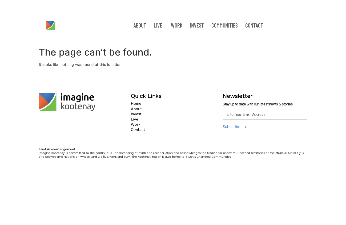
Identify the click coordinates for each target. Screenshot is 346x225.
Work (135, 124)
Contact (138, 129)
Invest (136, 114)
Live (134, 119)
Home (136, 103)
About (136, 109)
